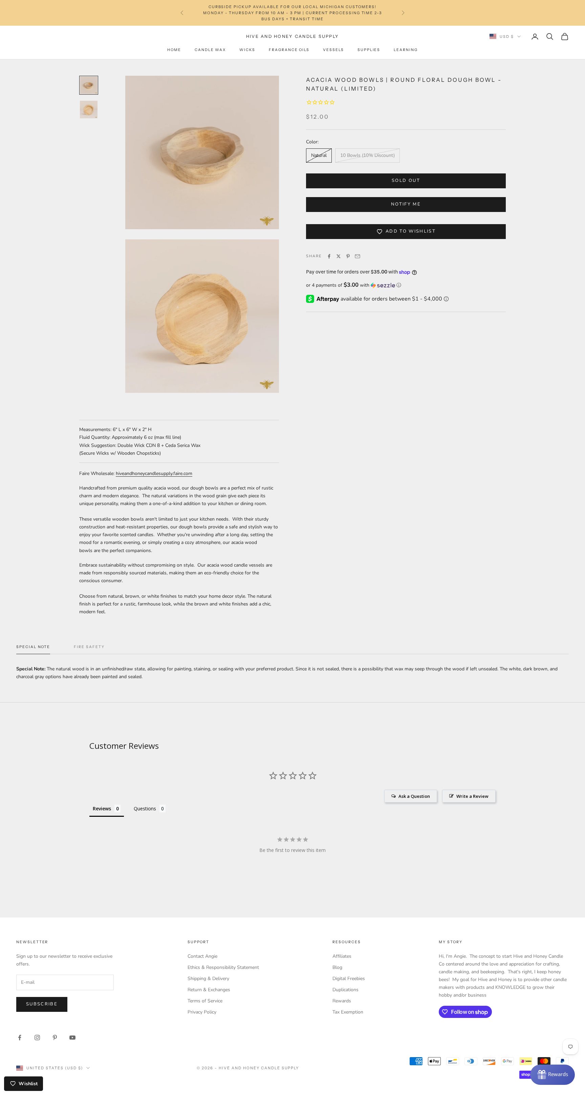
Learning (406, 50)
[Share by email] (357, 256)
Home (174, 50)
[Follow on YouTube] (72, 1037)
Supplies (369, 50)
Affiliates (341, 956)
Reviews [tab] (102, 808)
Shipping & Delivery (208, 978)
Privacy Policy (202, 1012)
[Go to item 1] (88, 85)
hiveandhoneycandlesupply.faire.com (154, 473)
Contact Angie (202, 956)
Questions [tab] (145, 808)
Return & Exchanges (209, 989)
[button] (406, 285)
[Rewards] (552, 1075)
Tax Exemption (347, 1012)
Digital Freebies (348, 978)
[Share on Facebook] (329, 256)
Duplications (345, 989)
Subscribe (42, 1004)
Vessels (333, 50)
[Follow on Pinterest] (54, 1037)
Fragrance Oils (289, 50)
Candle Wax (210, 50)
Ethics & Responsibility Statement (223, 967)
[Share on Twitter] (338, 256)
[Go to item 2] (88, 109)
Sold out (406, 180)
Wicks (247, 50)
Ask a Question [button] (414, 796)
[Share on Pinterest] (348, 256)
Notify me (406, 204)
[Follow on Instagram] (37, 1037)
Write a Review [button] (472, 796)
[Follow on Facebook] (19, 1037)
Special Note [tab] (33, 647)
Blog (337, 967)
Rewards (341, 1001)
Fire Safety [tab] (89, 647)
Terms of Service (205, 1001)
